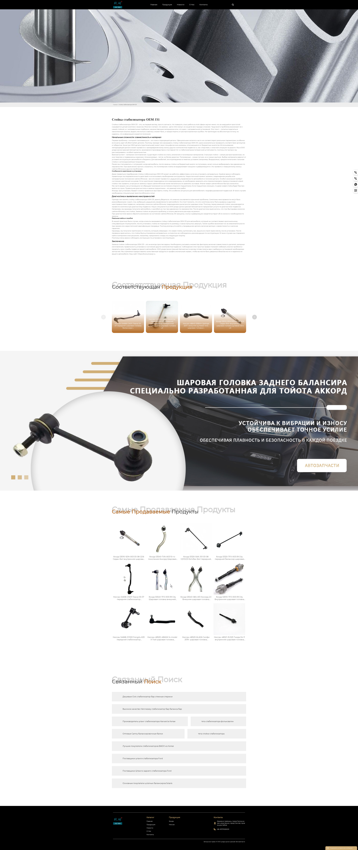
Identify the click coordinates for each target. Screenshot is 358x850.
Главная (115, 104)
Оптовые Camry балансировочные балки (143, 734)
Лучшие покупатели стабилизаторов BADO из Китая (148, 746)
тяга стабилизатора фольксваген (217, 721)
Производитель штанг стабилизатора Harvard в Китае (149, 721)
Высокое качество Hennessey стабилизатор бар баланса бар (152, 709)
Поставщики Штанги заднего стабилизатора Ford (147, 771)
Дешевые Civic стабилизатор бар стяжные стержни (148, 697)
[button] (254, 317)
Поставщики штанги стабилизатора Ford (143, 758)
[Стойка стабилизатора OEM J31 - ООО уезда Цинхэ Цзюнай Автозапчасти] (119, 4)
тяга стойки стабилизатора (211, 734)
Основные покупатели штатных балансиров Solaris (147, 783)
